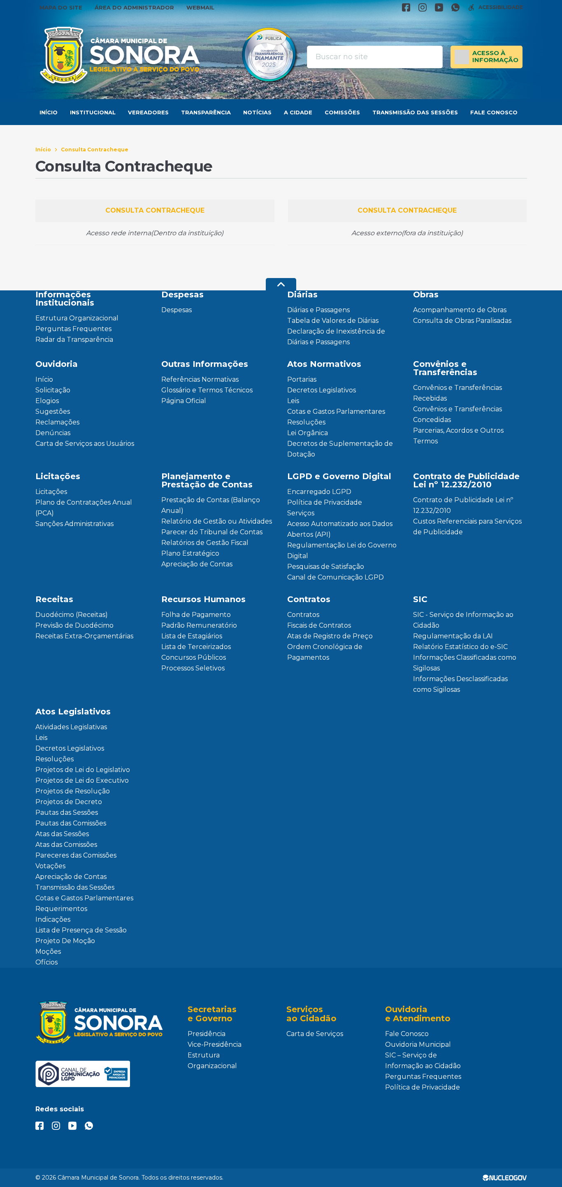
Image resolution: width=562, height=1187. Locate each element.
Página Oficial (183, 401)
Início (48, 112)
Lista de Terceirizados (196, 647)
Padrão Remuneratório (199, 625)
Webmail (200, 7)
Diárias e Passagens (318, 310)
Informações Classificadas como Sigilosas (464, 663)
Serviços (300, 513)
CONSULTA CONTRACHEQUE (154, 210)
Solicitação (52, 390)
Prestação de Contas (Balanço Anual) (210, 505)
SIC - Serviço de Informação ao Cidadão (463, 620)
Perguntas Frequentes (73, 329)
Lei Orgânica (307, 433)
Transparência (206, 112)
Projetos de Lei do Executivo (82, 780)
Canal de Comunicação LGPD (335, 577)
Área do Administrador (134, 7)
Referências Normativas (200, 379)
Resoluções (306, 422)
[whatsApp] (455, 7)
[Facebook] (406, 7)
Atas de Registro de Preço (330, 636)
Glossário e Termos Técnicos (207, 390)
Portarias (301, 379)
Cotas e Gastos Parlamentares (336, 411)
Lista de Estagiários (191, 636)
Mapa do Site (60, 7)
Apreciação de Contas (196, 564)
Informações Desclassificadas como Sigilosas (460, 684)
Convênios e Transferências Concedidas (457, 414)
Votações (50, 866)
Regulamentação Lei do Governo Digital (342, 550)
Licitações (51, 492)
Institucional (93, 112)
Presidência (206, 1034)
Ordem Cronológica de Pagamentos (324, 652)
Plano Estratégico (190, 553)
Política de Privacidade (324, 502)
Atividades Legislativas (71, 727)
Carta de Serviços (314, 1034)
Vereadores (148, 112)
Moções (48, 951)
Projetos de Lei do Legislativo (82, 770)
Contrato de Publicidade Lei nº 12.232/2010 (463, 505)
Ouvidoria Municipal (418, 1044)
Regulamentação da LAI (453, 636)
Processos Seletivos (193, 668)
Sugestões (52, 411)
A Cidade (298, 112)
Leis (293, 401)
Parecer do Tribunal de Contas (211, 532)
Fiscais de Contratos (319, 625)
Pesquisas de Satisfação (325, 566)
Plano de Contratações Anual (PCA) (83, 507)
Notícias (257, 112)
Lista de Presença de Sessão (81, 930)
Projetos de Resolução (72, 791)
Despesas (176, 310)
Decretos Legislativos (321, 390)
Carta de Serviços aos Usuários (84, 443)
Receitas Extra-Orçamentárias (84, 636)
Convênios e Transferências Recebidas (457, 393)
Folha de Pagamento (196, 615)
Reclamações (57, 422)
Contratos (303, 615)
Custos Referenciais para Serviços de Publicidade (467, 526)
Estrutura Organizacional (76, 318)
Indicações (52, 919)
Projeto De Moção (65, 941)
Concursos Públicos (193, 657)
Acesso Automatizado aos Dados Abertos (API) (339, 529)
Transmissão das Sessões (415, 112)
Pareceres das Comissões (75, 855)
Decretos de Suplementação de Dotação (340, 449)
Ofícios (46, 962)
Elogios (47, 401)
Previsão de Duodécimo (74, 625)
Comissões (342, 112)
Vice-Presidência (215, 1044)
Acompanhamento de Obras (459, 310)
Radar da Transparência (74, 339)
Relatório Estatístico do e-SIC (460, 647)
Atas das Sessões (62, 834)
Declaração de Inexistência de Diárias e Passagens (336, 336)
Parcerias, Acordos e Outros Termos (458, 436)
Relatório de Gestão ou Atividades (216, 521)
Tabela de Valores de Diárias (333, 321)
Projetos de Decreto (68, 802)
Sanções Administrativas (74, 524)
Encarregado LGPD (319, 492)
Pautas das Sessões (66, 812)
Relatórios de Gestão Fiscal (204, 543)
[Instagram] (422, 7)
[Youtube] (439, 7)
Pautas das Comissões (70, 823)
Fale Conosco (494, 112)
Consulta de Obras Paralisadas (462, 321)
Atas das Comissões (66, 845)
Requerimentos (61, 909)
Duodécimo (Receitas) (71, 615)
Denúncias (52, 433)
